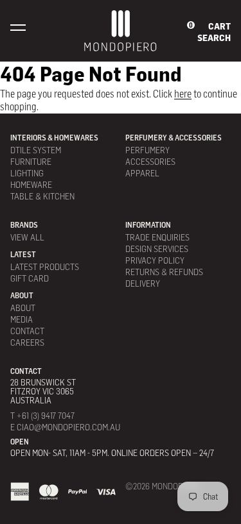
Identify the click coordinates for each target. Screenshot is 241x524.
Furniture (30, 161)
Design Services (156, 248)
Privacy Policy (154, 260)
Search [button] (214, 37)
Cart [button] (219, 26)
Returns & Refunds (164, 271)
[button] (18, 27)
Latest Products (44, 266)
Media (21, 319)
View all (27, 237)
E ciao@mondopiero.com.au (65, 427)
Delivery (142, 283)
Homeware (31, 184)
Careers (27, 342)
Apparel (142, 172)
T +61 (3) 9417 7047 (42, 415)
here (183, 93)
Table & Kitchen (42, 195)
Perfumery (147, 149)
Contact (27, 330)
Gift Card (29, 278)
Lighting (27, 172)
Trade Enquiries (157, 237)
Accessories (150, 161)
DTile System (35, 149)
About (22, 307)
